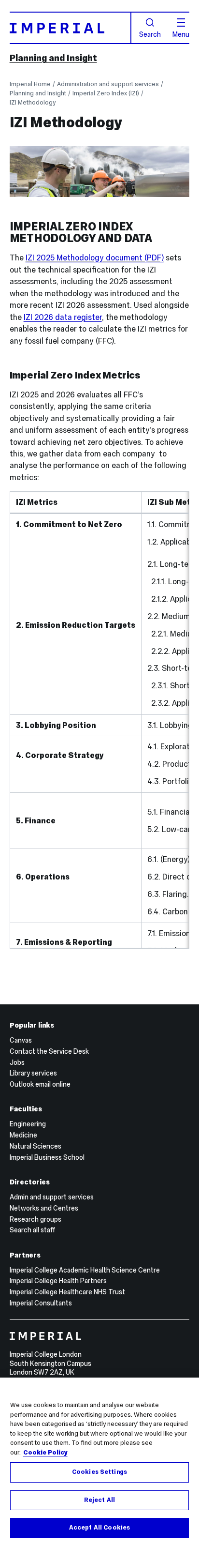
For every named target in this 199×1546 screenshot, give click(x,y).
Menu (180, 34)
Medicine (23, 1135)
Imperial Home (30, 84)
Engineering (28, 1124)
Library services (33, 1073)
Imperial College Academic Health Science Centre (85, 1270)
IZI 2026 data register (63, 317)
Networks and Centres (44, 1208)
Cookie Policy (45, 1452)
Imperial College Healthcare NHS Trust (67, 1292)
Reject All (99, 1500)
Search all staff (32, 1230)
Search (150, 34)
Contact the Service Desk (49, 1051)
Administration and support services (108, 84)
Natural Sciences (35, 1146)
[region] (99, 1462)
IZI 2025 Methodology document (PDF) (95, 257)
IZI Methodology (33, 102)
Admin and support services (52, 1197)
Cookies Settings (99, 1472)
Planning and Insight (53, 57)
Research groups (35, 1219)
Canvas (21, 1040)
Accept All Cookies (99, 1527)
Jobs (17, 1062)
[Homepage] (70, 28)
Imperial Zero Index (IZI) (105, 93)
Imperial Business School (47, 1157)
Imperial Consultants (41, 1303)
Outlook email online (40, 1084)
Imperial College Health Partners (58, 1280)
